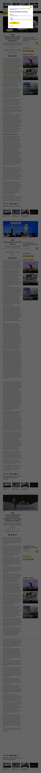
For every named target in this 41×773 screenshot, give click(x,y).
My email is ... (12, 14)
